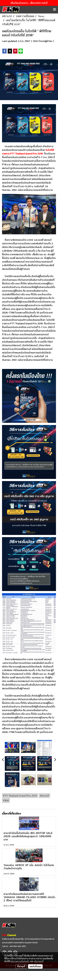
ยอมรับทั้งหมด (35, 966)
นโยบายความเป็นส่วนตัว (20, 961)
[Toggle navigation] (54, 10)
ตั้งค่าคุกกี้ (21, 966)
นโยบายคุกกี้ (38, 961)
